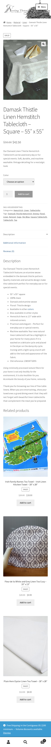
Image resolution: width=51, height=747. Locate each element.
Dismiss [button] (7, 732)
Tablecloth (8, 220)
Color (6, 175)
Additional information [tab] (14, 242)
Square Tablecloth (39, 217)
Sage (19, 217)
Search (25, 742)
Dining (36, 213)
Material (17, 22)
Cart (39, 740)
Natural (12, 217)
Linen (25, 22)
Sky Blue (26, 217)
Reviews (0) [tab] (8, 251)
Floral (42, 213)
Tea (15, 220)
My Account (8, 742)
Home (9, 22)
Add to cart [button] (25, 502)
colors (31, 309)
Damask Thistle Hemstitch (20, 213)
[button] (43, 44)
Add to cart (23, 194)
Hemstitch (18, 210)
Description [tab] (9, 234)
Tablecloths (35, 210)
